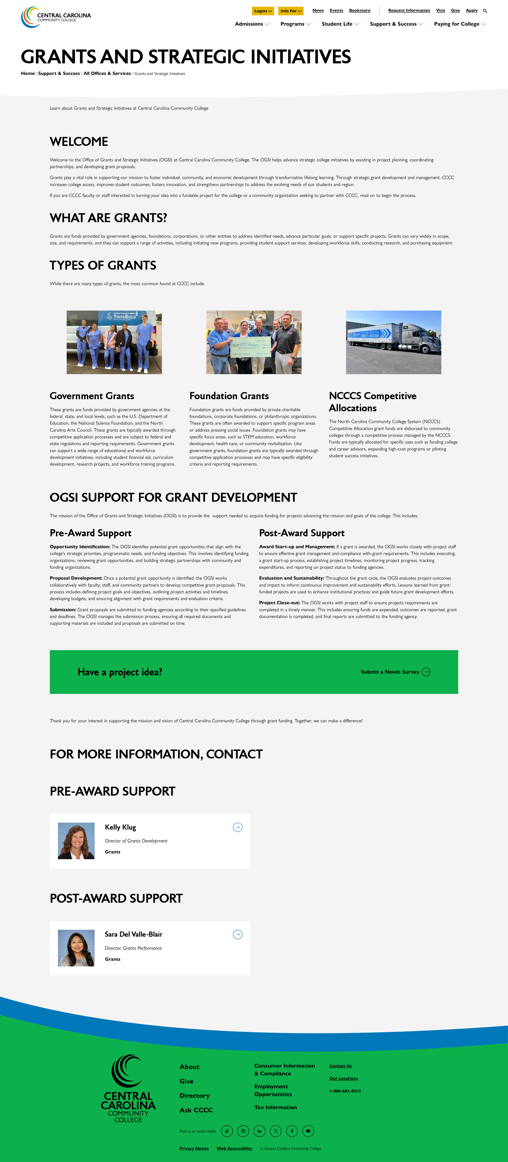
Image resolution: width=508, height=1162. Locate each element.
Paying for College (456, 24)
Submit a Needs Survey (390, 672)
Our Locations (343, 1078)
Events (336, 10)
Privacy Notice (194, 1148)
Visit (440, 10)
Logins (260, 11)
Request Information (409, 10)
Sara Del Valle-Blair (133, 934)
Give (455, 10)
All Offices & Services (107, 73)
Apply (472, 10)
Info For (289, 11)
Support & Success (393, 24)
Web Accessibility (234, 1148)
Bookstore (359, 10)
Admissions (249, 24)
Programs (292, 24)
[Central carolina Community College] (128, 1120)
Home (28, 73)
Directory (195, 1095)
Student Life (337, 24)
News (318, 10)
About (189, 1067)
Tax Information (275, 1107)
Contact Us (340, 1065)
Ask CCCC (196, 1110)
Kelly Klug (120, 827)
